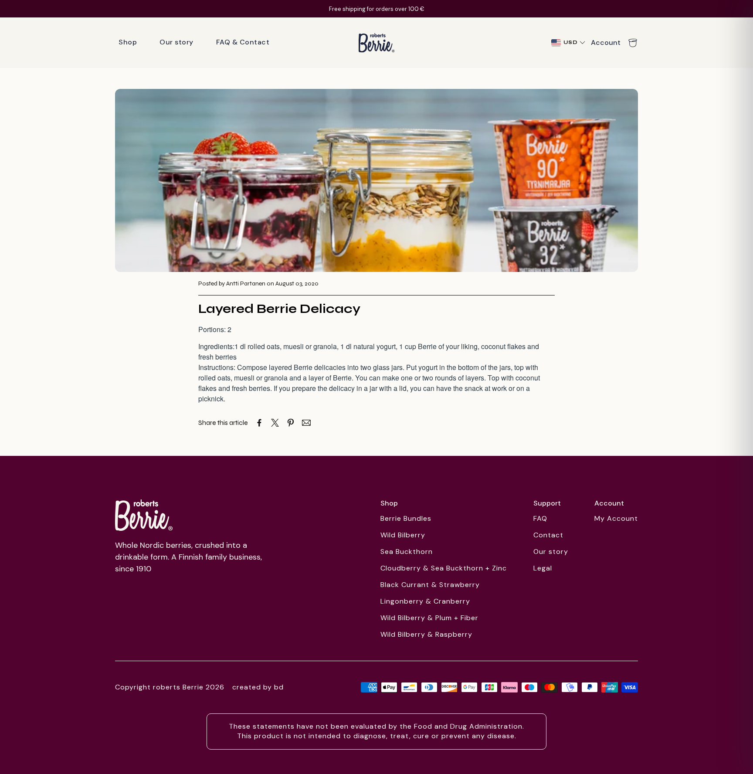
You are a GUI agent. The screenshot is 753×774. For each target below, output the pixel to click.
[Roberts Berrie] (144, 515)
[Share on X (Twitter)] (275, 422)
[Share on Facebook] (259, 422)
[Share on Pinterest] (290, 422)
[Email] (306, 422)
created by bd (258, 687)
